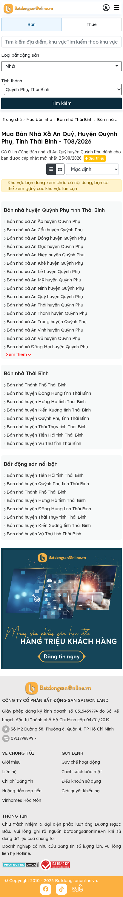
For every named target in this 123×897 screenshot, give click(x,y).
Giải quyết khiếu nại (81, 790)
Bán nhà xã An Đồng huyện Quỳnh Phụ (46, 238)
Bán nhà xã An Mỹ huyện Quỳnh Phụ (44, 280)
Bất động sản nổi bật (30, 464)
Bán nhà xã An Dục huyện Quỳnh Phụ (45, 246)
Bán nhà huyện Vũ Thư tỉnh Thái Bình (44, 443)
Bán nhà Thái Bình (26, 373)
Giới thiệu (96, 158)
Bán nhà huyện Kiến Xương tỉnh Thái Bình (49, 410)
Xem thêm (16, 354)
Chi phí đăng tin (17, 781)
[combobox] (61, 66)
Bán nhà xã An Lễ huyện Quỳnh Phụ (43, 271)
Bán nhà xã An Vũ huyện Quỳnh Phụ (43, 338)
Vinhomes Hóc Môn (21, 800)
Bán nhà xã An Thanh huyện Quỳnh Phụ (47, 313)
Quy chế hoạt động (80, 762)
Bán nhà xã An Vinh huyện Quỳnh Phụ (45, 330)
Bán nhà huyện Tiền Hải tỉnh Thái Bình (45, 435)
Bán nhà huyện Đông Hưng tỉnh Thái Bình (49, 393)
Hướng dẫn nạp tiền (21, 790)
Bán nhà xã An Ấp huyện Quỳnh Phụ (43, 221)
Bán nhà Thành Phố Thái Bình (37, 385)
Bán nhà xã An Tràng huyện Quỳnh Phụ (47, 321)
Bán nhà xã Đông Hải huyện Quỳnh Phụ (47, 346)
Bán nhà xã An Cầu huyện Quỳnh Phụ (45, 229)
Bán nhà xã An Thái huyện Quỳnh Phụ (45, 305)
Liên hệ (9, 771)
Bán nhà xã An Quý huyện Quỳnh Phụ (45, 296)
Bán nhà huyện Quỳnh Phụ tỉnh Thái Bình (54, 210)
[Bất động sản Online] (27, 8)
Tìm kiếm (62, 103)
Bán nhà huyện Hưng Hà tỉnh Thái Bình (46, 401)
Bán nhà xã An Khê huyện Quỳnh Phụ (45, 263)
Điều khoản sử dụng (81, 781)
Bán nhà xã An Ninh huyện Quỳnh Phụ (45, 288)
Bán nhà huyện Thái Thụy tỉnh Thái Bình (47, 426)
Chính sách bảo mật (81, 771)
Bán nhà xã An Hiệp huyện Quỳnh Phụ (45, 255)
